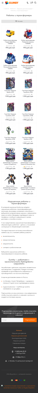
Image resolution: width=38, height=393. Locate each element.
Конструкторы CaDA (19, 338)
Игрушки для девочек (19, 333)
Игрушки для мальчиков (19, 336)
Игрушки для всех (19, 341)
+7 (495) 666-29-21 (20, 351)
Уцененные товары (19, 343)
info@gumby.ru (20, 357)
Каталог (19, 330)
